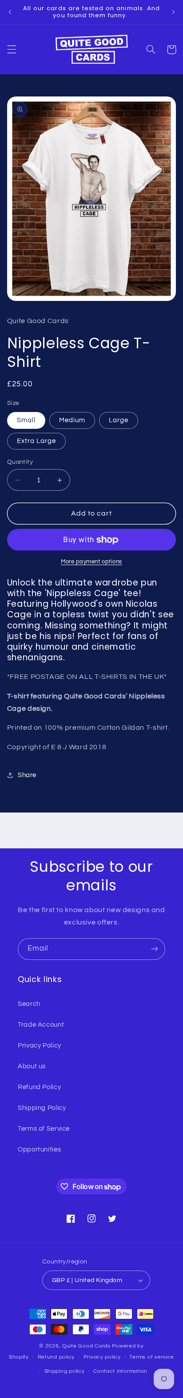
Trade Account (41, 1024)
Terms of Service (44, 1128)
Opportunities (39, 1149)
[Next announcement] (173, 12)
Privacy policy (102, 1357)
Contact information (120, 1371)
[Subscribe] (154, 949)
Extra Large (36, 441)
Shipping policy (64, 1371)
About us (32, 1066)
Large (118, 420)
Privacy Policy (39, 1045)
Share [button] (27, 775)
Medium (72, 420)
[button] (11, 49)
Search (29, 1004)
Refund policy (56, 1357)
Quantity (20, 462)
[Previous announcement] (10, 12)
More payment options (91, 562)
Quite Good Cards (86, 1346)
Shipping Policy (42, 1108)
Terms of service (151, 1357)
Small (26, 420)
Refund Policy (39, 1087)
